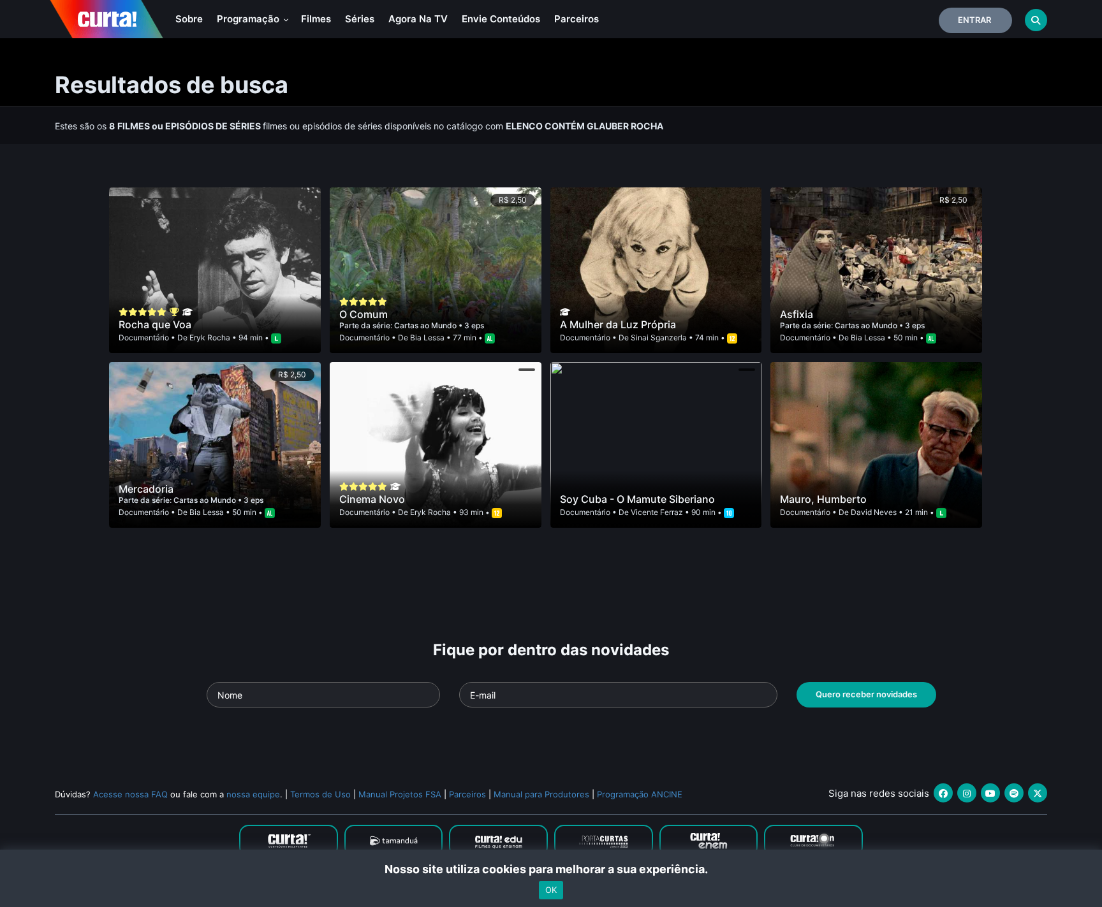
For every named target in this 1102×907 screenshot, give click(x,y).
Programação (249, 19)
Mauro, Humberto (823, 499)
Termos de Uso (320, 794)
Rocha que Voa (155, 324)
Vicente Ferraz (657, 512)
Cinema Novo (372, 499)
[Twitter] (1037, 792)
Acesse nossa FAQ (130, 794)
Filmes (316, 19)
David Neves (874, 512)
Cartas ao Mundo (426, 325)
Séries (359, 19)
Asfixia (796, 314)
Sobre (189, 19)
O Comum (363, 314)
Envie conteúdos (501, 19)
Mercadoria (146, 489)
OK (551, 890)
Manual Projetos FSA (399, 794)
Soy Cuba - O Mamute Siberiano (637, 499)
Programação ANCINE (639, 794)
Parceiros (576, 19)
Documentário (144, 337)
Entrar (974, 20)
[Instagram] (966, 792)
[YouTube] (990, 792)
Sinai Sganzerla (659, 337)
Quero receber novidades (866, 694)
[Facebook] (943, 792)
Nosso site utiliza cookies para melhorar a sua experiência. (551, 869)
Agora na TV (418, 19)
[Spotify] (1014, 792)
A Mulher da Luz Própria (618, 324)
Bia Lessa (427, 337)
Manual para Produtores (541, 794)
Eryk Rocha (209, 337)
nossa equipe (253, 794)
